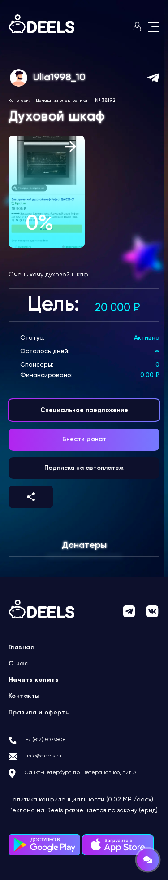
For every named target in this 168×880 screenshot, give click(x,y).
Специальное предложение (84, 410)
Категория (20, 100)
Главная (21, 647)
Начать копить (34, 680)
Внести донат (84, 439)
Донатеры (84, 545)
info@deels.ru (44, 756)
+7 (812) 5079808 (45, 740)
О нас (18, 664)
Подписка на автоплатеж (84, 468)
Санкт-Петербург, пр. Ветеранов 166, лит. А (81, 772)
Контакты (24, 696)
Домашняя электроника (61, 100)
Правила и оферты (39, 712)
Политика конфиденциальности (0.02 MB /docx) (81, 800)
